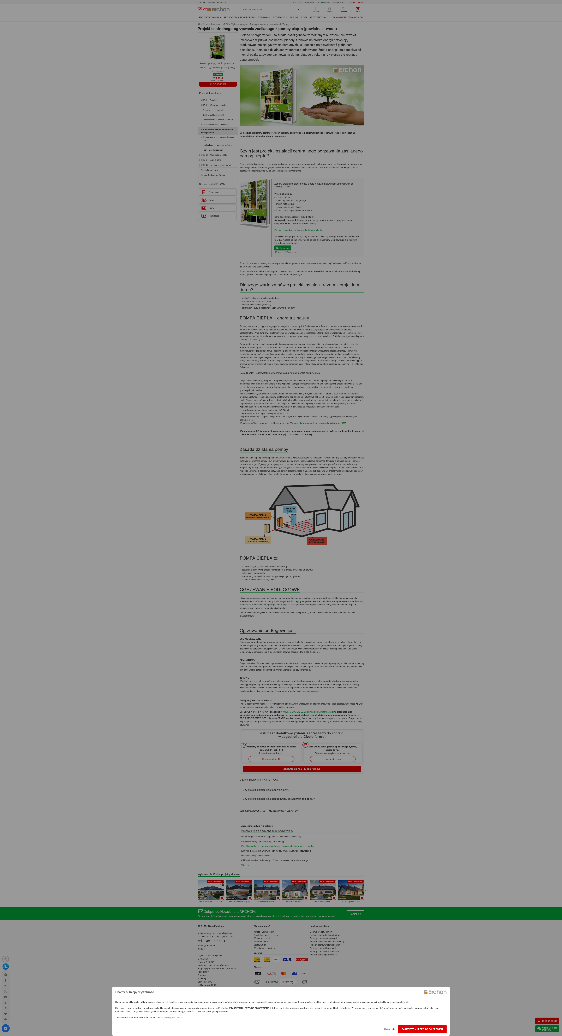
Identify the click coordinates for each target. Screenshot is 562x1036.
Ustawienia (389, 1029)
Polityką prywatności (173, 1017)
